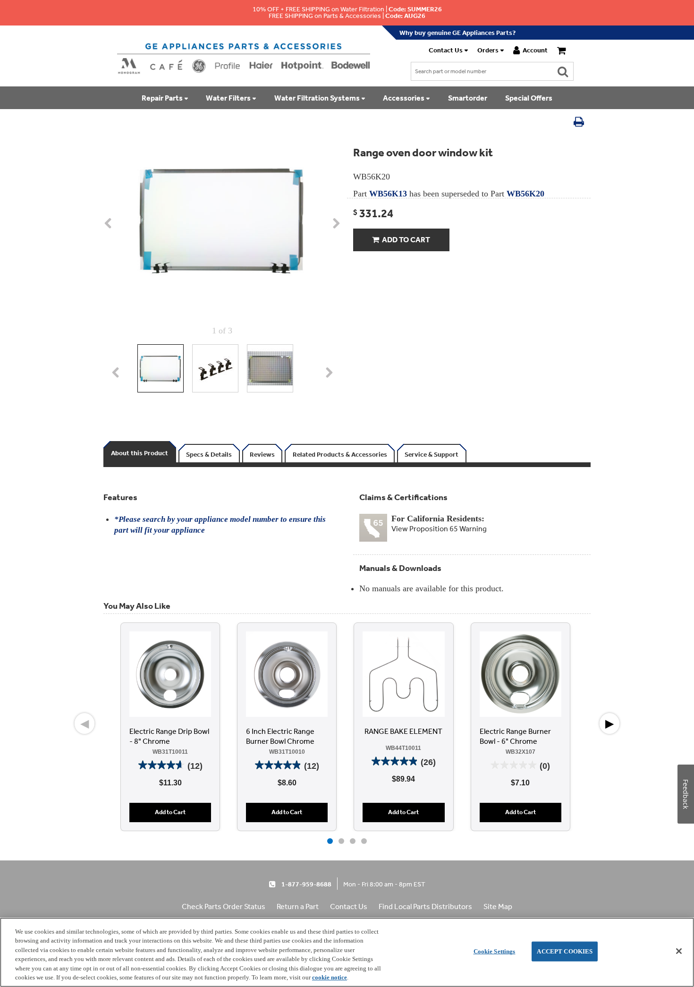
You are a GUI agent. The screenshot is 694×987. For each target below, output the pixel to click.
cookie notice (329, 977)
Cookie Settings (495, 951)
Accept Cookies (564, 951)
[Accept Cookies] (679, 951)
